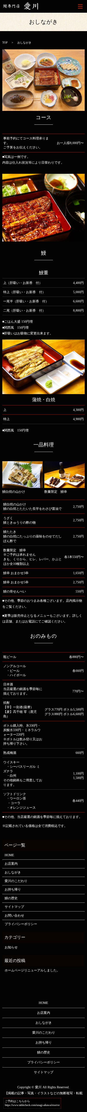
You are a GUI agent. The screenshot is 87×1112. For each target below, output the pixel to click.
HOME (9, 855)
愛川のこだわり (16, 881)
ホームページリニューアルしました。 (32, 970)
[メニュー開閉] (80, 6)
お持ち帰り (13, 889)
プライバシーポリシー (21, 924)
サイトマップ (14, 906)
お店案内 (11, 863)
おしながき (13, 872)
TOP (5, 42)
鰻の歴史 (11, 898)
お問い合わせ (14, 915)
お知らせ (11, 947)
